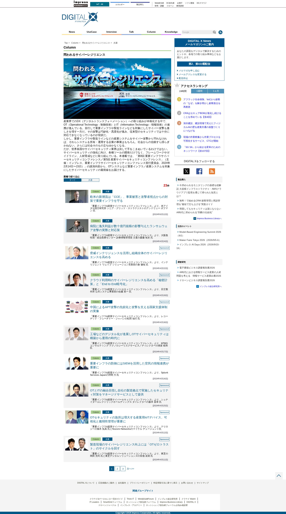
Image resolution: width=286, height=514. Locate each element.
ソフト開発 (189, 3)
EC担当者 (170, 3)
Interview (111, 31)
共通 (90, 180)
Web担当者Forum (146, 499)
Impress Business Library (171, 502)
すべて (72, 180)
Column (151, 31)
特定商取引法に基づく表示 (165, 483)
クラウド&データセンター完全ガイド (106, 499)
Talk (131, 31)
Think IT (130, 499)
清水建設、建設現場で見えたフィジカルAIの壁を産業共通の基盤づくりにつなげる (201, 127)
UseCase (92, 31)
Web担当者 (159, 3)
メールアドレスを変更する (193, 74)
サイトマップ (203, 483)
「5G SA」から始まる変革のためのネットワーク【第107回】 (201, 149)
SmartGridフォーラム (112, 502)
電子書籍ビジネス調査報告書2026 (197, 267)
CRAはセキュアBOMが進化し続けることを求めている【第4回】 (202, 115)
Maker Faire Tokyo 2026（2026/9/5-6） (200, 240)
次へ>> (130, 468)
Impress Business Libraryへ (209, 218)
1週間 (199, 91)
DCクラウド (202, 3)
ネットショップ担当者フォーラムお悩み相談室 (167, 505)
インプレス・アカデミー (131, 505)
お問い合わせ (187, 483)
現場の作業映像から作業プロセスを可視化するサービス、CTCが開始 (201, 139)
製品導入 (140, 4)
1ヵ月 (216, 91)
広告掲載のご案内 (106, 483)
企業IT (179, 3)
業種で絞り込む (72, 176)
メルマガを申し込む (189, 70)
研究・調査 (159, 6)
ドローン (170, 6)
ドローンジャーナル (107, 505)
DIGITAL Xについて (86, 483)
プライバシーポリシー (140, 483)
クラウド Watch (189, 499)
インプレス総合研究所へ (211, 286)
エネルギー (119, 4)
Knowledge (171, 31)
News (72, 31)
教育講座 (180, 6)
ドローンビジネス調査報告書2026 (197, 280)
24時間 (183, 91)
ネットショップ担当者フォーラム (141, 502)
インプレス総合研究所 (168, 499)
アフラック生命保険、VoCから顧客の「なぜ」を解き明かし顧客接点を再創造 (201, 103)
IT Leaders (94, 502)
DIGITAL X (191, 502)
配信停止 (183, 78)
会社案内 (122, 483)
